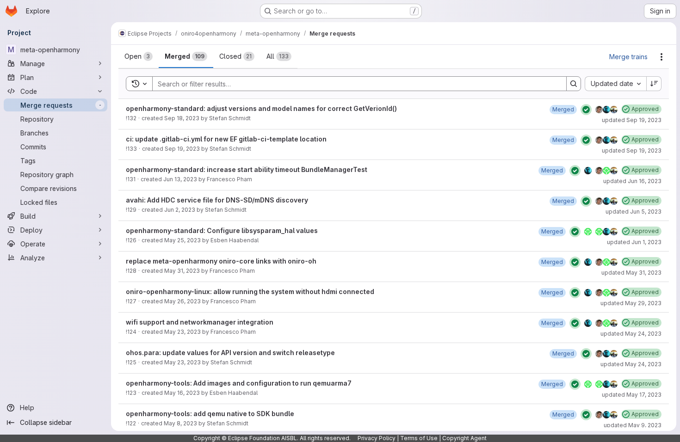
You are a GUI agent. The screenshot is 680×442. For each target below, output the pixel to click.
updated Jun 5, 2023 (633, 211)
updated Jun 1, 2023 (634, 242)
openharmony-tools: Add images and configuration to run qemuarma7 (239, 383)
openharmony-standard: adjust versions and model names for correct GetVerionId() (261, 108)
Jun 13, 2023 (180, 179)
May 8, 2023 (180, 423)
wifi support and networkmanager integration (199, 322)
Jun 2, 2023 (179, 209)
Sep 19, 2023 (182, 148)
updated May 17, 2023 (631, 394)
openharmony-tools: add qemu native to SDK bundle (210, 413)
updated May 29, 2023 (630, 303)
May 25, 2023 (182, 240)
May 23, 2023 (182, 331)
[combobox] (615, 83)
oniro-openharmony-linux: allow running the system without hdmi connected (250, 291)
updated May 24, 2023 (630, 333)
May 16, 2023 (182, 392)
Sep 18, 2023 (181, 118)
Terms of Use (419, 438)
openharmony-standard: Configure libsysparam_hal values (222, 230)
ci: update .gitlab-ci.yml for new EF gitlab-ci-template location (226, 139)
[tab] (138, 56)
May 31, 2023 (182, 270)
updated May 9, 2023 (632, 425)
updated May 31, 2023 (631, 272)
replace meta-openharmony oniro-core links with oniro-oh (221, 261)
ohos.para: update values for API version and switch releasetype (230, 352)
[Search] (573, 83)
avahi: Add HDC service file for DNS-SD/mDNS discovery (217, 200)
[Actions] (661, 56)
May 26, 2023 (182, 301)
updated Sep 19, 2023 (631, 120)
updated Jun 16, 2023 (632, 181)
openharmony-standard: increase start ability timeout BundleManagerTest (246, 169)
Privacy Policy (377, 438)
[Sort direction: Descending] (654, 83)
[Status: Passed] (586, 109)
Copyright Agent (464, 438)
